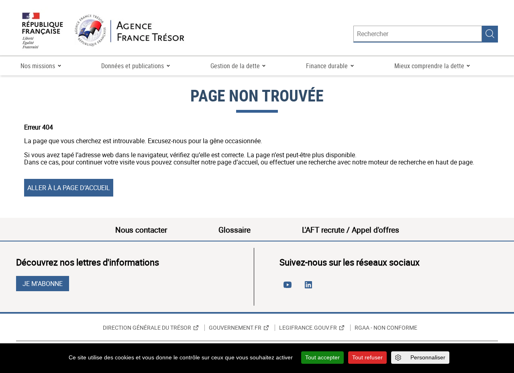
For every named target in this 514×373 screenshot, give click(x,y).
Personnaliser (427, 357)
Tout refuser (367, 357)
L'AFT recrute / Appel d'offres (350, 230)
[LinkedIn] (310, 288)
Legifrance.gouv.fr (308, 327)
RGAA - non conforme (386, 327)
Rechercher (490, 34)
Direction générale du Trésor (147, 327)
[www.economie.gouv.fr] (42, 31)
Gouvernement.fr (235, 327)
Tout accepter (322, 357)
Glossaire (234, 230)
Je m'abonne (42, 283)
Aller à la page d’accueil (68, 187)
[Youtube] (289, 288)
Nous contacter (141, 230)
